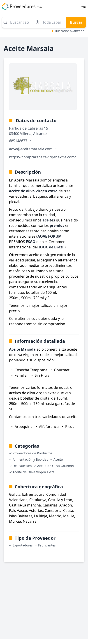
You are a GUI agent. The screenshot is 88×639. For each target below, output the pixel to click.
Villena (25, 133)
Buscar (76, 22)
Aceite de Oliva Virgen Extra (34, 472)
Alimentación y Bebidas (30, 459)
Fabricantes (47, 545)
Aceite (58, 459)
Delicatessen (22, 466)
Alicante (40, 133)
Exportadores (23, 545)
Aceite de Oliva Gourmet (55, 466)
